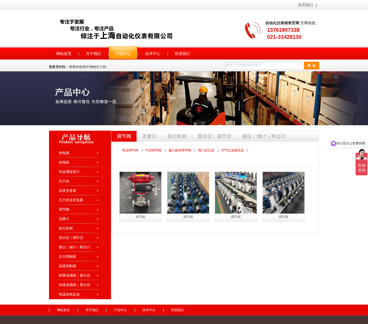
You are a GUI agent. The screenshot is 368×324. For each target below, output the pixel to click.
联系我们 (305, 5)
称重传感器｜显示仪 (74, 275)
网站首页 (63, 310)
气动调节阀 (153, 150)
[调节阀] (140, 193)
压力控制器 (67, 257)
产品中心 (120, 310)
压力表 (64, 181)
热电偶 (64, 153)
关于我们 (91, 310)
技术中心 (149, 310)
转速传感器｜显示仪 (74, 285)
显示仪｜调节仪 (71, 238)
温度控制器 (67, 266)
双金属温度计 (69, 172)
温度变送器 (67, 191)
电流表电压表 (69, 294)
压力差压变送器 (71, 200)
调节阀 (64, 209)
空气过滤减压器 (232, 150)
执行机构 (66, 228)
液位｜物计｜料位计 (74, 247)
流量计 (64, 219)
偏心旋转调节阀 (179, 150)
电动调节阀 (130, 150)
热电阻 (64, 162)
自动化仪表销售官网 (123, 29)
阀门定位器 (206, 150)
